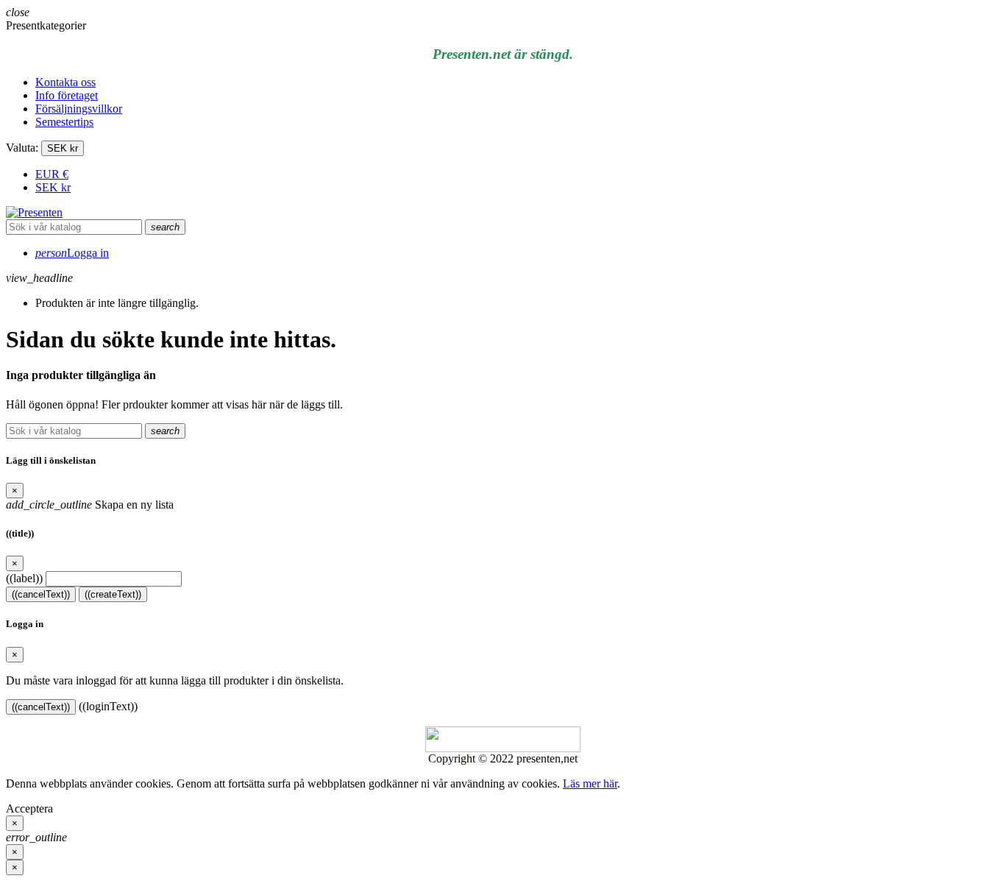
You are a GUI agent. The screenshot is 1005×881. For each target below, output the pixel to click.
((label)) (24, 578)
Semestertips (64, 122)
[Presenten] (34, 212)
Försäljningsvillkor (78, 108)
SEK (53, 187)
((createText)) (113, 594)
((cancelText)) (41, 594)
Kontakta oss (65, 82)
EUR (51, 174)
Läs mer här (590, 783)
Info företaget (66, 95)
